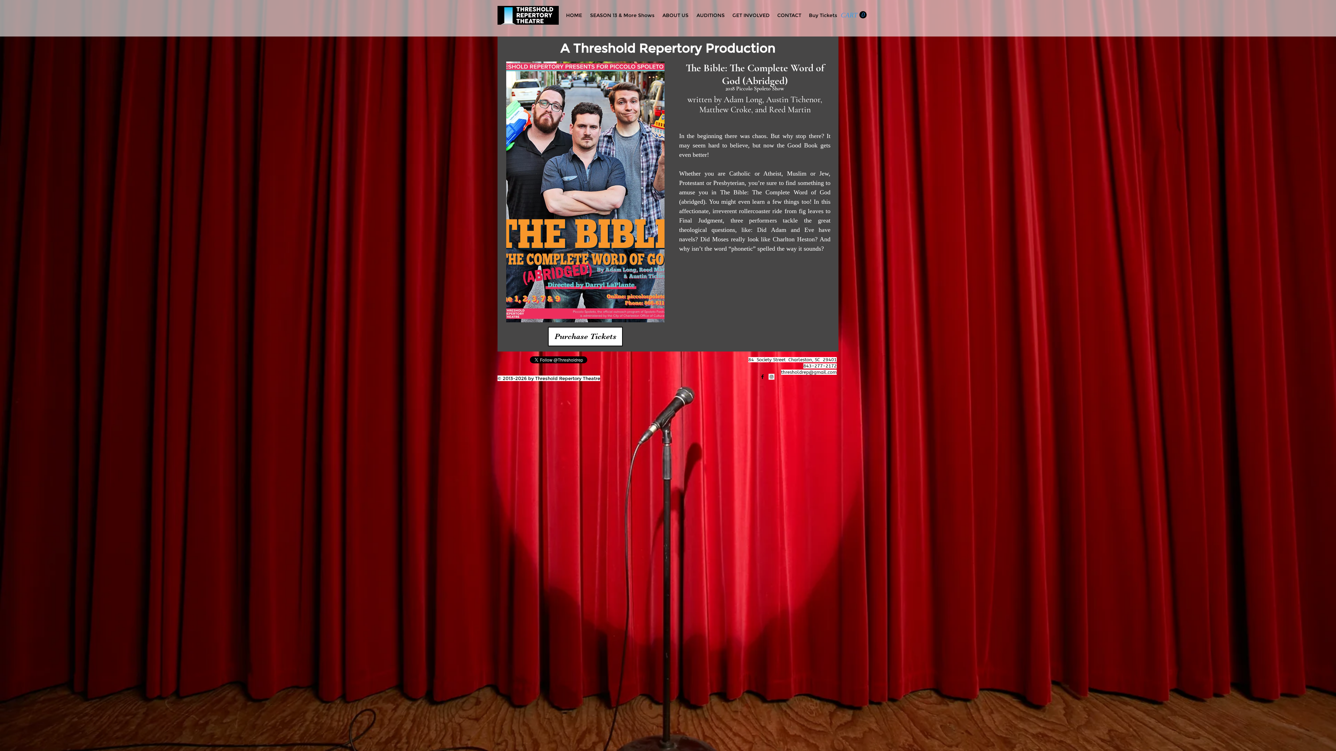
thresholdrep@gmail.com (809, 372)
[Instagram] (771, 377)
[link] (854, 15)
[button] (585, 336)
